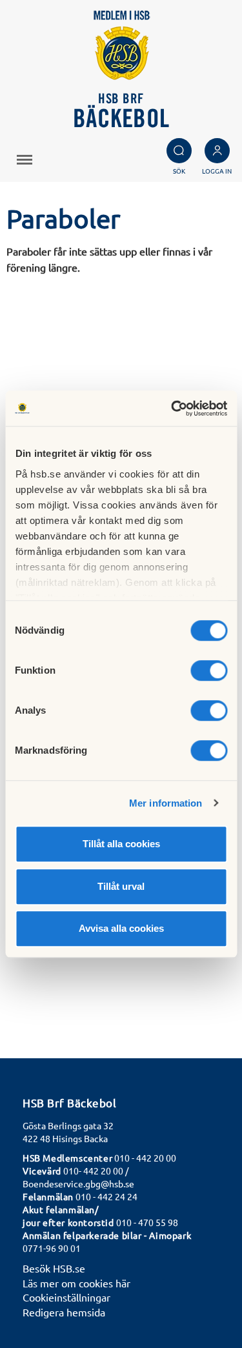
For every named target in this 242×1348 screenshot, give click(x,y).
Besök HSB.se (54, 1268)
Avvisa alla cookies (121, 928)
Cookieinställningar (66, 1297)
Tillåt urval (121, 886)
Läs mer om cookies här (76, 1282)
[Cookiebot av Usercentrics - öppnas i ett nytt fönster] (172, 408)
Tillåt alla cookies (121, 843)
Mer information (166, 803)
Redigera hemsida (64, 1311)
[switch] (208, 670)
